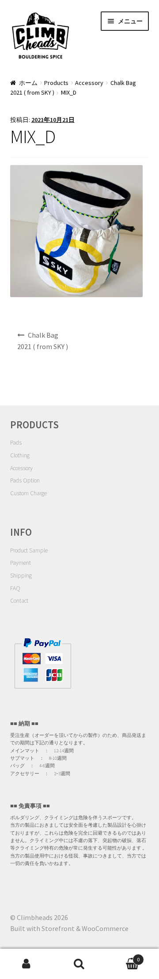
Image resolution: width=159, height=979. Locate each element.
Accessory (89, 83)
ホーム (28, 83)
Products (56, 83)
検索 (79, 964)
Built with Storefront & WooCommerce (69, 928)
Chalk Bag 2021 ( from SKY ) (42, 341)
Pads (16, 442)
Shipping (21, 575)
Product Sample (29, 550)
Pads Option (25, 480)
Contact (19, 600)
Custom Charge (28, 493)
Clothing (20, 455)
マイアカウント (26, 964)
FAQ (15, 588)
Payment (20, 563)
